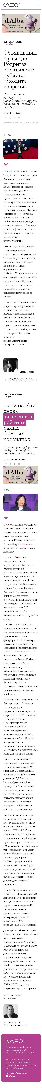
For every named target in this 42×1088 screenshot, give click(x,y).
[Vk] (14, 1076)
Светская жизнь (13, 42)
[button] (6, 117)
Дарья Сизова (27, 371)
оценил (26, 544)
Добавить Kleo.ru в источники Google (21, 122)
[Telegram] (7, 1076)
